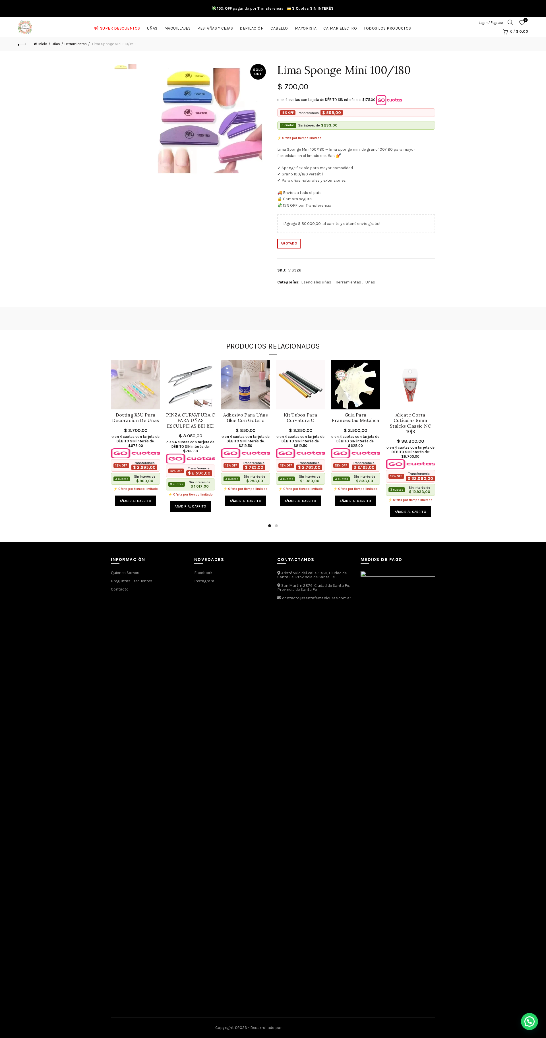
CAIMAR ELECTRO (340, 27)
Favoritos (525, 20)
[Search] (510, 22)
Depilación (252, 27)
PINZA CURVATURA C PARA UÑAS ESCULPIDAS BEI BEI (190, 420)
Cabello (279, 27)
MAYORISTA (306, 27)
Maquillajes (177, 27)
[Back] (22, 44)
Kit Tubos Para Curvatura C (300, 417)
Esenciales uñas (316, 282)
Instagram (204, 581)
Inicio (42, 44)
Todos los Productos (387, 27)
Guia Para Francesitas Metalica (355, 417)
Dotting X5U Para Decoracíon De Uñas (135, 417)
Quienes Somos (125, 572)
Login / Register (491, 22)
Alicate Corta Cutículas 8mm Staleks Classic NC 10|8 (410, 423)
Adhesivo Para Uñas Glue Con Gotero (245, 417)
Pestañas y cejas (215, 27)
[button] (529, 1021)
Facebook (203, 572)
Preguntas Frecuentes (131, 581)
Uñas (152, 27)
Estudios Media (307, 1028)
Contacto (120, 589)
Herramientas (76, 44)
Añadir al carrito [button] (135, 501)
